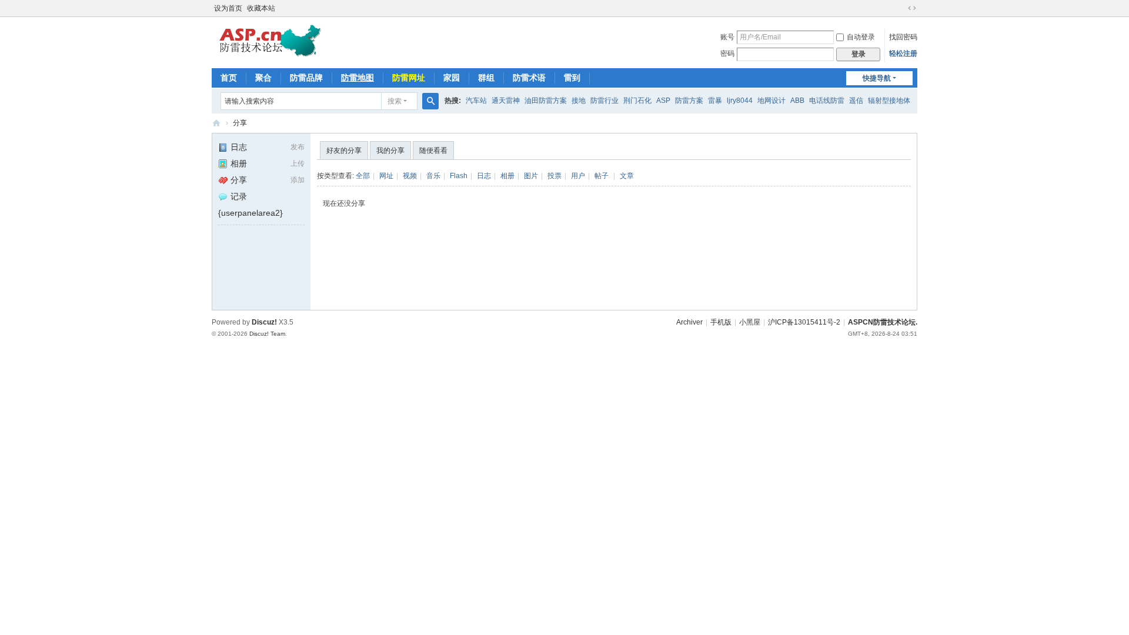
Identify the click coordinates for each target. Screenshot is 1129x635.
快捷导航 (877, 78)
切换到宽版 (912, 8)
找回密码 (903, 37)
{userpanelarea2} (250, 213)
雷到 (572, 77)
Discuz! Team (267, 333)
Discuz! (264, 322)
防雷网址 (408, 77)
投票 (554, 176)
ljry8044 (740, 100)
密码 (727, 53)
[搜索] (430, 101)
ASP (663, 100)
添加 (297, 180)
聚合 (263, 77)
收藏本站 (261, 8)
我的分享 (390, 150)
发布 (297, 147)
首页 (229, 77)
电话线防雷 (826, 100)
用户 (578, 176)
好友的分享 (344, 150)
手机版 (720, 322)
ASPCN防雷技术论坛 (216, 123)
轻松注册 (903, 53)
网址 (386, 176)
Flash (458, 176)
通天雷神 (506, 100)
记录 (239, 196)
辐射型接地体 (889, 100)
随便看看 (433, 150)
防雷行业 (604, 100)
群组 (486, 77)
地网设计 (771, 100)
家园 (451, 77)
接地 (579, 100)
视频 (410, 176)
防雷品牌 (306, 77)
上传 (297, 163)
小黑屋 (749, 322)
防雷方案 (689, 100)
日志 (239, 147)
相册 (239, 163)
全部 (363, 176)
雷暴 (715, 100)
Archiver (689, 322)
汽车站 (476, 100)
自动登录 (861, 37)
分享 (240, 123)
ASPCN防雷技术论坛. (882, 322)
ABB (797, 100)
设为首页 (228, 8)
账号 (727, 37)
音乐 (433, 176)
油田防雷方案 (546, 100)
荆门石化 (637, 100)
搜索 (395, 101)
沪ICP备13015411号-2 (804, 322)
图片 (531, 176)
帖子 (601, 176)
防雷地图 (357, 77)
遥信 (856, 100)
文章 (627, 176)
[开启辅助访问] (901, 8)
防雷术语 (529, 77)
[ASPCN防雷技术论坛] (270, 40)
